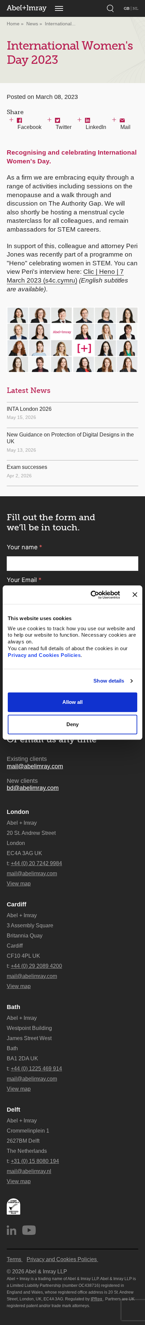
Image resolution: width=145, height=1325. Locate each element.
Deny (72, 724)
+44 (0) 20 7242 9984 (36, 863)
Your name (24, 547)
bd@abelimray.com (33, 788)
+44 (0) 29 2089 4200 (36, 966)
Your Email (24, 579)
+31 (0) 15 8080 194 (35, 1161)
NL (135, 8)
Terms (15, 1259)
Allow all (72, 702)
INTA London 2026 (29, 409)
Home (13, 23)
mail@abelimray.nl (29, 1171)
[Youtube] (29, 1230)
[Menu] (59, 8)
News (32, 23)
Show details (108, 681)
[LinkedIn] (11, 1230)
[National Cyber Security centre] (13, 1206)
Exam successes (27, 467)
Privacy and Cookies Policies (44, 655)
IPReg (97, 1299)
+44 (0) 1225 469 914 (36, 1068)
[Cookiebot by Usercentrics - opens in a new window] (91, 594)
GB (127, 8)
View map (19, 883)
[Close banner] (135, 594)
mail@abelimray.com (35, 766)
